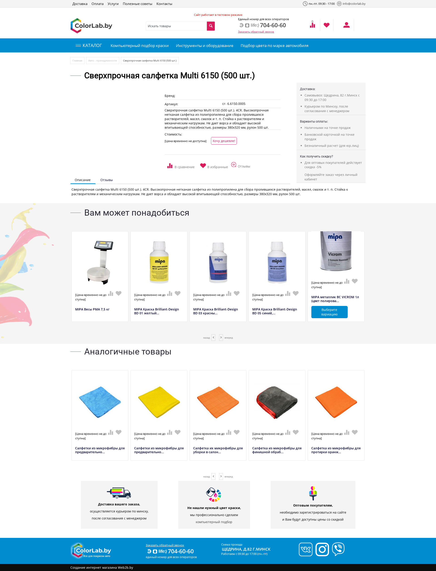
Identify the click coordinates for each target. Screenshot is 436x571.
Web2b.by (125, 567)
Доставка (79, 3)
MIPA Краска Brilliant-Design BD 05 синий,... (274, 311)
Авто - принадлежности (102, 60)
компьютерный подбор (214, 522)
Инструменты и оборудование (204, 45)
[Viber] (337, 549)
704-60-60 (181, 551)
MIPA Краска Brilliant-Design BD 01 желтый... (156, 311)
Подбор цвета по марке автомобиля (274, 45)
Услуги (113, 3)
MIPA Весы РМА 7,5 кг (92, 309)
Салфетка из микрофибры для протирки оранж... (336, 450)
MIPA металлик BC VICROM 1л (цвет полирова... (335, 299)
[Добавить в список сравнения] (181, 164)
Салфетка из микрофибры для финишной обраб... (277, 450)
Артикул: (171, 104)
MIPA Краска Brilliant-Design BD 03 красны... (215, 311)
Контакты (164, 3)
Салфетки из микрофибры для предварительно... (100, 450)
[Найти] (211, 26)
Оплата (98, 3)
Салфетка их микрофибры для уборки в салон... (218, 450)
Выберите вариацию (329, 312)
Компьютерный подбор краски (140, 45)
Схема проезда (231, 544)
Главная (77, 60)
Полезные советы (137, 3)
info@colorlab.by (354, 4)
